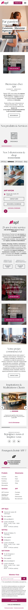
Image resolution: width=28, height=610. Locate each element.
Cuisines (4, 476)
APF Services (5, 492)
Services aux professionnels (6, 498)
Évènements (18, 496)
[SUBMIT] (23, 578)
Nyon (16, 478)
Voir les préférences (14, 604)
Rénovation (5, 485)
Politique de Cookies (8, 607)
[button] (25, 3)
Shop (16, 483)
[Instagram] (9, 441)
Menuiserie (5, 483)
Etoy (16, 476)
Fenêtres (14, 141)
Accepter (14, 600)
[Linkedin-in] (18, 441)
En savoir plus (7, 266)
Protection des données (19, 607)
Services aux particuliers (5, 495)
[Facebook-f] (14, 441)
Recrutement (18, 498)
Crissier (17, 481)
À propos (17, 492)
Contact (17, 494)
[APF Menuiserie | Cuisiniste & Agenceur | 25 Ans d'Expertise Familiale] (4, 2)
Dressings (4, 478)
